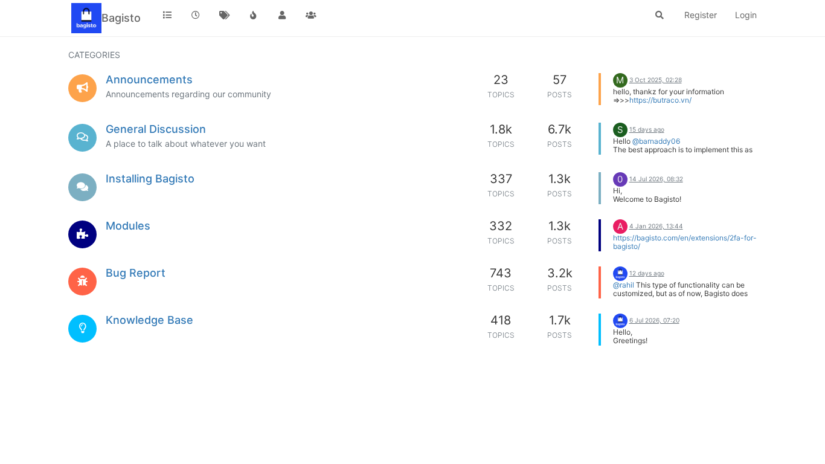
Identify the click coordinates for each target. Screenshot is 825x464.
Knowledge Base (149, 320)
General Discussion (156, 129)
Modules (128, 225)
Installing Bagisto (150, 178)
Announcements (149, 79)
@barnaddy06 (656, 141)
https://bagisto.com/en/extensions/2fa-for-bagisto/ (685, 242)
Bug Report (135, 272)
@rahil (623, 284)
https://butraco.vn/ (660, 100)
